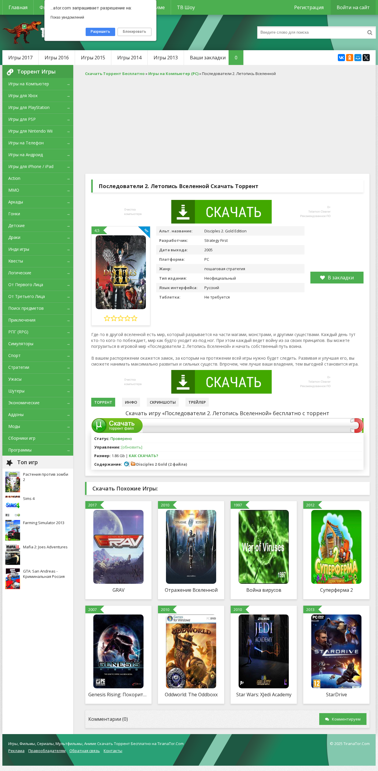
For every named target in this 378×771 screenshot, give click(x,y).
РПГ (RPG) (18, 332)
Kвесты (15, 261)
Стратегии (18, 367)
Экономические (24, 402)
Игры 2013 (166, 57)
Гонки (14, 213)
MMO (13, 190)
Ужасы (15, 379)
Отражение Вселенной (191, 590)
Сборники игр (21, 438)
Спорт (14, 355)
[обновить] (131, 447)
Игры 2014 (129, 57)
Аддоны (16, 414)
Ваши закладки (213, 57)
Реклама (16, 750)
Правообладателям (47, 750)
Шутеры (16, 391)
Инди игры (18, 249)
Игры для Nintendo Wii (30, 131)
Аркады (15, 202)
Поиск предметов (26, 308)
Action (14, 178)
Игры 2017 (20, 57)
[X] (366, 57)
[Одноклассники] (349, 57)
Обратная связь (84, 750)
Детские (16, 225)
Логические (19, 273)
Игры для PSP (22, 119)
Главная (18, 7)
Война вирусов (263, 590)
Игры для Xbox (23, 95)
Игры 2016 (57, 57)
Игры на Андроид (25, 154)
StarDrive (336, 694)
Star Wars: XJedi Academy (263, 694)
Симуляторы (20, 343)
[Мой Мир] (357, 57)
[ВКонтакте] (341, 57)
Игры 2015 (93, 57)
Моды (14, 426)
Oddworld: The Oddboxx (191, 694)
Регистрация (309, 7)
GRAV (119, 590)
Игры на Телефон (26, 143)
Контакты (113, 750)
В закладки (341, 277)
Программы (20, 450)
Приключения (21, 320)
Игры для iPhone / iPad (30, 166)
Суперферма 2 (336, 590)
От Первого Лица (25, 284)
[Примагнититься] (357, 431)
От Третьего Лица (26, 296)
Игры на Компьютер (28, 84)
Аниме (157, 7)
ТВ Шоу (186, 7)
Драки (14, 237)
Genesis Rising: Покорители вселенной (118, 694)
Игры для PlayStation (29, 107)
